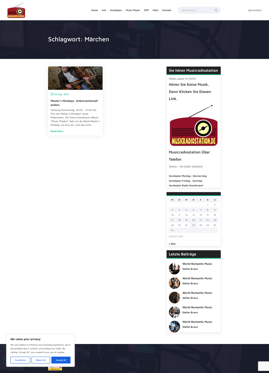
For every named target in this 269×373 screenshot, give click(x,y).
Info (104, 10)
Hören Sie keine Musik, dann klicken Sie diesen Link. (190, 91)
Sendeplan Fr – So (123, 32)
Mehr (155, 10)
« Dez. (172, 243)
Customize (20, 360)
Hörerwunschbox (165, 48)
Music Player (133, 10)
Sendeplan (116, 10)
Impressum (172, 17)
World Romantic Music (197, 263)
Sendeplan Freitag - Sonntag (185, 180)
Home (94, 10)
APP (146, 10)
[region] (40, 350)
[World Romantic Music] (174, 267)
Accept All (61, 360)
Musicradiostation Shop (168, 40)
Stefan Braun (190, 268)
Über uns (171, 32)
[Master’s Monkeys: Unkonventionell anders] (75, 77)
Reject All (41, 360)
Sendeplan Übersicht (124, 17)
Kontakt (166, 10)
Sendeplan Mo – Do (123, 25)
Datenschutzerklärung (177, 25)
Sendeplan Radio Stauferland (122, 43)
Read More (57, 131)
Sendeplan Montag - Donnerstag (188, 175)
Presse (159, 56)
